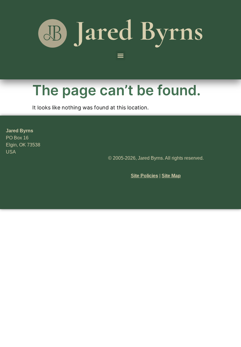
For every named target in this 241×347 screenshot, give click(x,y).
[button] (120, 55)
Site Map (171, 175)
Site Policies (144, 175)
